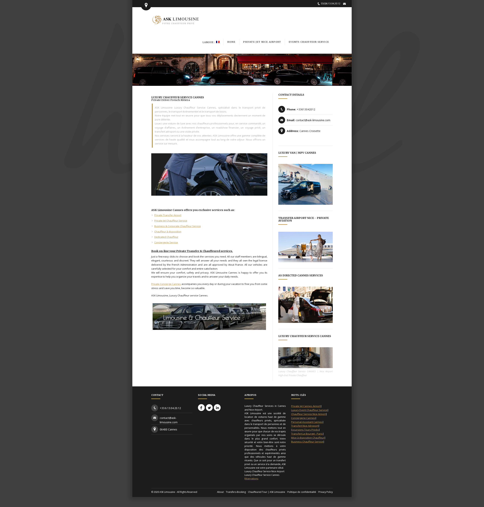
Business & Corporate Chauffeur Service (177, 226)
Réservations (251, 478)
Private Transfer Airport (167, 215)
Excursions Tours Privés (305, 429)
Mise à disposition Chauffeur (307, 437)
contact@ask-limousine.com (313, 120)
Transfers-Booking (236, 492)
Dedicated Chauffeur (166, 237)
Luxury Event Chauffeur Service (309, 410)
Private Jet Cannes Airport (305, 406)
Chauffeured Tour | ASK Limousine (266, 492)
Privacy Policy (325, 492)
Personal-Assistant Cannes (306, 422)
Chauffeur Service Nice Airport (308, 414)
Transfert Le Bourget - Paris (307, 433)
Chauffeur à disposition (167, 231)
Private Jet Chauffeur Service (170, 220)
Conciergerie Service (166, 242)
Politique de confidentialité (301, 492)
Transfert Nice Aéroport (304, 425)
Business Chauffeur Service (307, 441)
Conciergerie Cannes (303, 418)
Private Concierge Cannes (166, 284)
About (220, 492)
